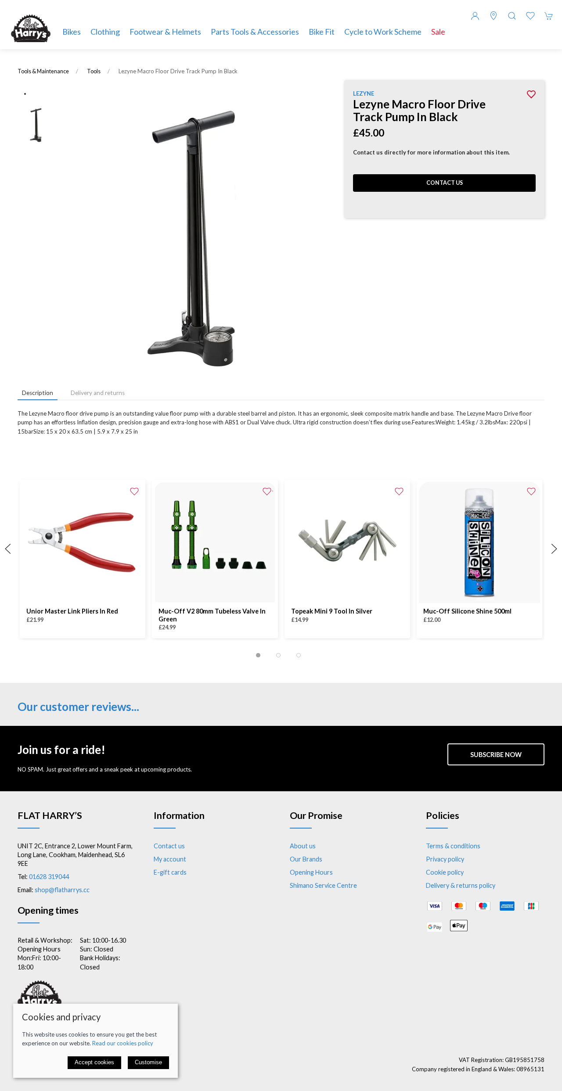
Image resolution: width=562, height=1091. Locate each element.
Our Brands (306, 859)
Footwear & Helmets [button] (165, 31)
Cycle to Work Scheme (383, 31)
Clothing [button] (105, 31)
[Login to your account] (475, 15)
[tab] (258, 655)
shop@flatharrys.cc (62, 890)
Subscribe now (496, 754)
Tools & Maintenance (43, 71)
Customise (148, 1062)
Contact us (444, 182)
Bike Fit (322, 31)
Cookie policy (445, 872)
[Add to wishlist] (134, 490)
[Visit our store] (493, 15)
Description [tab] (37, 392)
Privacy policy (445, 859)
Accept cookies (94, 1062)
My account (170, 859)
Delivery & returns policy (460, 885)
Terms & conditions (453, 846)
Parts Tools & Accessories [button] (255, 31)
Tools (94, 71)
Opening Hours (311, 872)
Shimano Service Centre (323, 885)
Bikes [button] (71, 31)
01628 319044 (49, 876)
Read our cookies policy (122, 1043)
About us (303, 846)
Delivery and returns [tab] (98, 392)
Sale (438, 31)
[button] (512, 15)
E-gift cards (170, 872)
